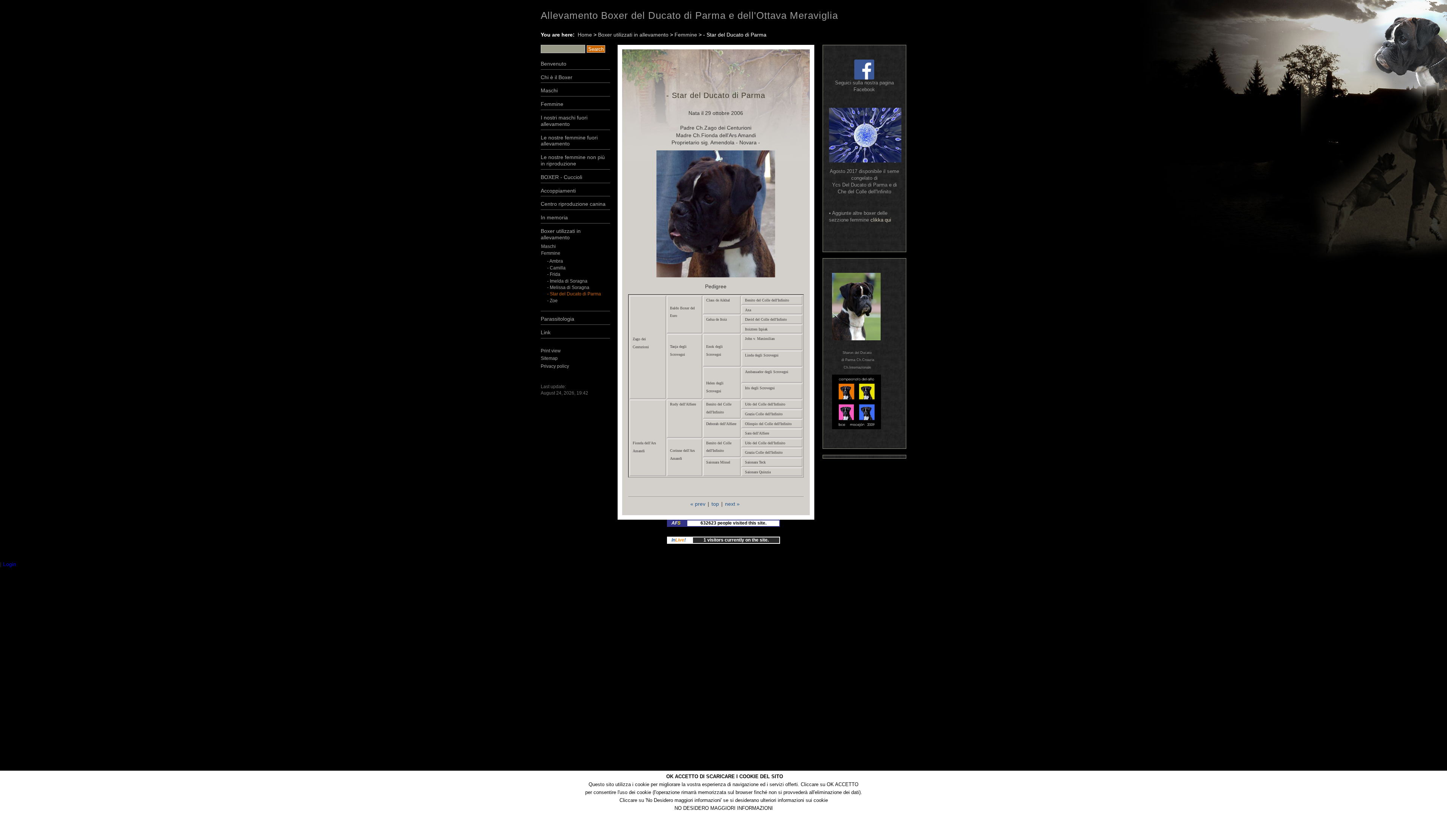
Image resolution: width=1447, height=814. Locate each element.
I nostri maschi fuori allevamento (564, 121)
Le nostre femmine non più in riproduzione (573, 160)
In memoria (554, 217)
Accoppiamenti (558, 191)
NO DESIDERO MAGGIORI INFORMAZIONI (724, 808)
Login (9, 564)
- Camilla (556, 268)
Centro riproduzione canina (573, 204)
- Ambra (555, 261)
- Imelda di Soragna (567, 281)
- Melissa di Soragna (568, 287)
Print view (551, 350)
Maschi (549, 90)
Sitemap (549, 358)
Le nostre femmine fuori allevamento (569, 141)
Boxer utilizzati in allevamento (633, 35)
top (715, 504)
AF (676, 523)
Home (585, 35)
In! (678, 540)
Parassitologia (557, 319)
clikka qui (880, 220)
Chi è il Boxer (556, 77)
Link (546, 332)
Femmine (686, 35)
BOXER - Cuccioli (561, 177)
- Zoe (552, 300)
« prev (697, 504)
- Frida (553, 274)
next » (732, 504)
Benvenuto (553, 64)
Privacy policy (555, 366)
